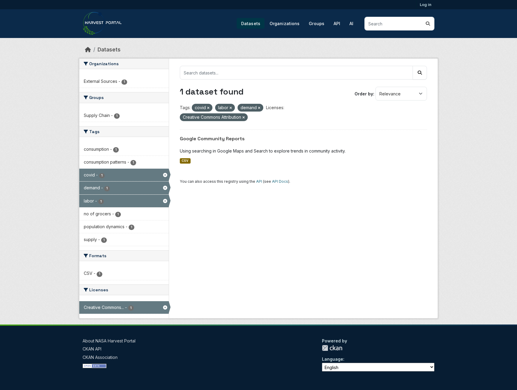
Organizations (285, 23)
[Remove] (208, 108)
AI (351, 23)
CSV (185, 161)
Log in (425, 4)
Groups (316, 23)
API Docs (280, 181)
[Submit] (428, 24)
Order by (364, 93)
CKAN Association (100, 357)
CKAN (332, 348)
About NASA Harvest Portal (109, 340)
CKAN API (92, 348)
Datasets (250, 23)
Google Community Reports (212, 138)
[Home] (88, 49)
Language (332, 359)
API (337, 23)
